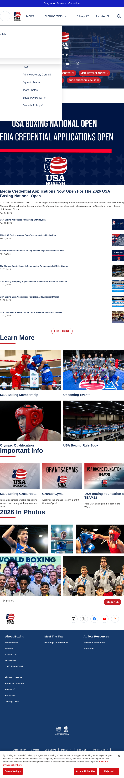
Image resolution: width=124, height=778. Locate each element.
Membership (53, 16)
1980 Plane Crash (14, 666)
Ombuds (34, 105)
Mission (9, 648)
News (30, 16)
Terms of (99, 749)
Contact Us (10, 654)
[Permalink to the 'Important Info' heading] (45, 450)
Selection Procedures (94, 642)
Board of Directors (14, 683)
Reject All (109, 771)
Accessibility (19, 749)
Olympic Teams (31, 82)
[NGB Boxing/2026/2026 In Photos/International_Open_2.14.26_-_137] (93, 576)
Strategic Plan (12, 701)
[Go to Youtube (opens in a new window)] (67, 64)
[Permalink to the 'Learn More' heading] (37, 337)
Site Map (81, 749)
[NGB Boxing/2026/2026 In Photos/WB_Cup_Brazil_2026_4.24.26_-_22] (62, 539)
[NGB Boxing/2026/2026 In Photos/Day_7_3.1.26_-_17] (24, 539)
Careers (35, 749)
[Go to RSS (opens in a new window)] (115, 619)
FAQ (25, 67)
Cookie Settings (13, 771)
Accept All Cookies (85, 771)
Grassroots (10, 660)
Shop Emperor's (85, 80)
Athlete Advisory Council (37, 74)
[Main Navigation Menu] (5, 16)
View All (112, 602)
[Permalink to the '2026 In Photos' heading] (47, 512)
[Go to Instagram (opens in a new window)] (74, 619)
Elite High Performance (56, 642)
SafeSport (88, 648)
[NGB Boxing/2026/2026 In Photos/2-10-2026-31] (100, 539)
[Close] (118, 755)
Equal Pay (35, 97)
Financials (10, 695)
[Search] (119, 16)
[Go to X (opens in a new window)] (77, 64)
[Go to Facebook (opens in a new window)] (94, 619)
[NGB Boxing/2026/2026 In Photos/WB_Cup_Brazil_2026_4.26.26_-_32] (30, 576)
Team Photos (30, 90)
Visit (95, 73)
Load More (62, 331)
